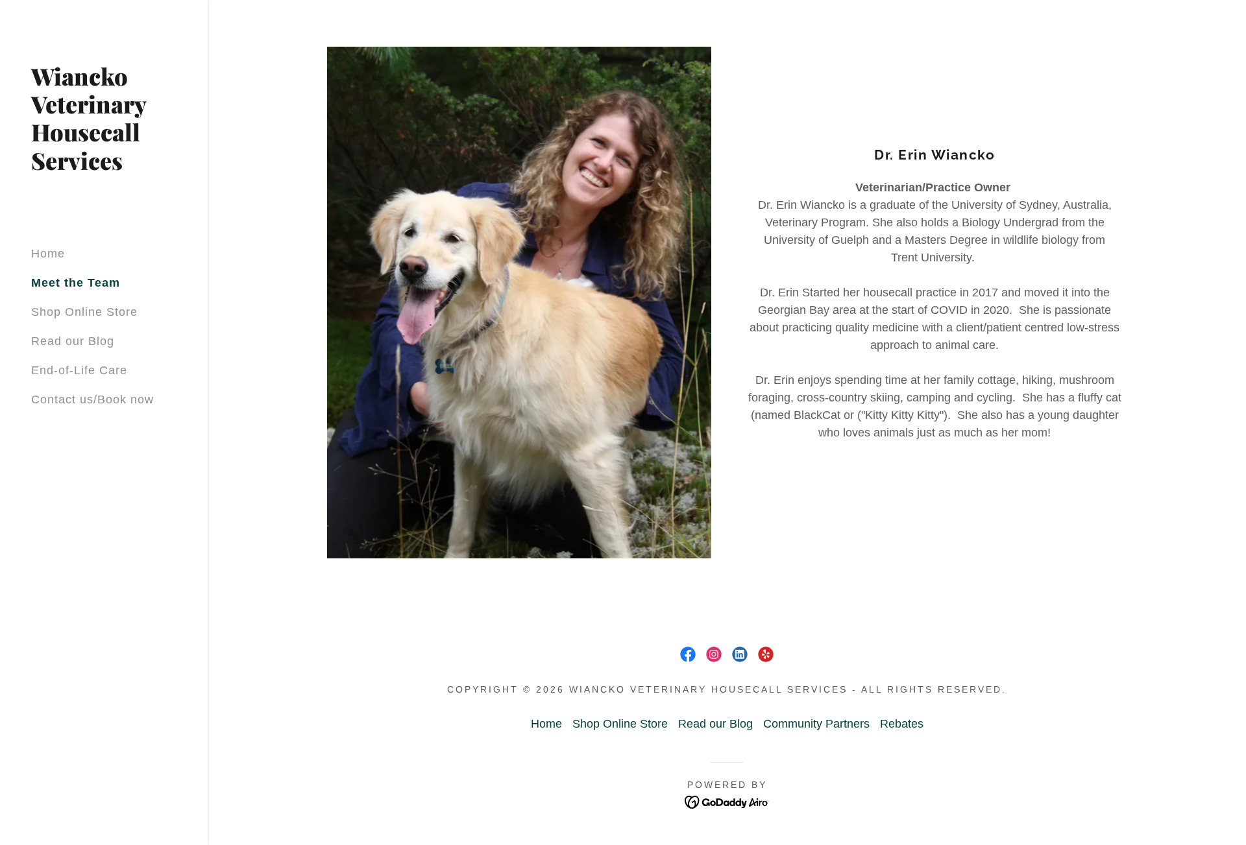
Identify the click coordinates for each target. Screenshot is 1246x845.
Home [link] (48, 253)
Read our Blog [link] (72, 341)
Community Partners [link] (816, 723)
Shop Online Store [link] (84, 311)
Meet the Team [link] (75, 282)
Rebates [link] (901, 723)
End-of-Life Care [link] (79, 370)
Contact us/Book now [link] (92, 399)
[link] (104, 166)
